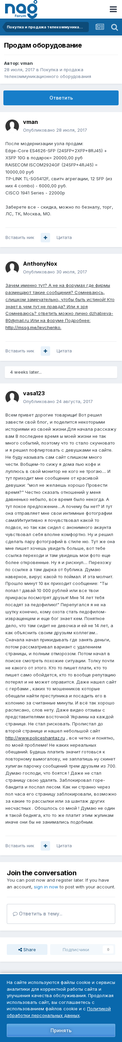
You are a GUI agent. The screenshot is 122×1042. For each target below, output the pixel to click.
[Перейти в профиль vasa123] (12, 397)
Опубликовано (55, 130)
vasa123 (34, 393)
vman (26, 63)
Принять (61, 1030)
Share (29, 949)
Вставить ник (19, 237)
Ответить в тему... (40, 913)
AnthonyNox (40, 263)
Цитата (64, 237)
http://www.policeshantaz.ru (35, 738)
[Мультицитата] (45, 237)
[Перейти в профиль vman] (12, 126)
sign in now (46, 886)
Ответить (61, 98)
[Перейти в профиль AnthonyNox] (12, 268)
